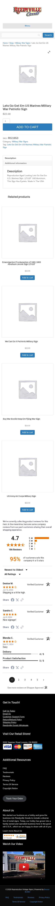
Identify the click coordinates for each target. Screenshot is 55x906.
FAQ (5, 768)
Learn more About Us (12, 831)
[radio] (40, 538)
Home (5, 43)
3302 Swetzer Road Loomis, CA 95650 (20, 742)
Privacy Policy (9, 780)
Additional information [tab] (16, 163)
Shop (11, 43)
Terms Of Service (10, 784)
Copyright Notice (10, 788)
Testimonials (8, 772)
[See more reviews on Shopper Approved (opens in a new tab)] (22, 600)
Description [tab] (10, 158)
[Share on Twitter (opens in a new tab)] (17, 600)
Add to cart (27, 127)
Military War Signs (22, 43)
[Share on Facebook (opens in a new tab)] (12, 600)
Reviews (6, 776)
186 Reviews (18, 549)
